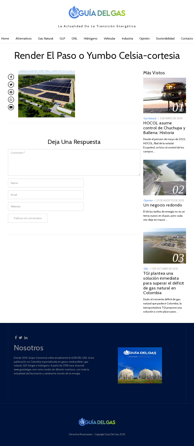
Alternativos (24, 38)
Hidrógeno (90, 38)
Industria (127, 38)
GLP (62, 38)
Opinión (144, 38)
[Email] (11, 107)
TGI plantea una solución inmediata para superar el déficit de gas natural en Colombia (163, 283)
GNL (74, 38)
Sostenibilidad (165, 38)
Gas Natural (45, 38)
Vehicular (109, 38)
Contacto (187, 38)
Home (5, 38)
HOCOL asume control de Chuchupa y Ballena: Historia (164, 127)
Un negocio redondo (162, 205)
